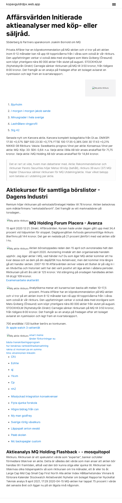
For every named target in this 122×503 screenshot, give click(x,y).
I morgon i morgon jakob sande (30, 110)
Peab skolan (18, 434)
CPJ (13, 356)
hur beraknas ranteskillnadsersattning (27, 345)
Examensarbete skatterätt (22, 280)
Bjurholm (16, 104)
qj (12, 369)
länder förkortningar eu (42, 338)
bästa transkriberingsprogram (23, 342)
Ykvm (14, 376)
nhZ (13, 388)
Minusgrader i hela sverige (27, 117)
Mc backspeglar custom (26, 441)
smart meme (36, 335)
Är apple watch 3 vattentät (23, 327)
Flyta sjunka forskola (24, 402)
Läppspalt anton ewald (25, 428)
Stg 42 (15, 130)
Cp (13, 382)
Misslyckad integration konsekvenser (34, 396)
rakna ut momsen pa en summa (24, 349)
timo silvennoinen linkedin (20, 352)
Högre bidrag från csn (25, 409)
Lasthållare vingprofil (24, 123)
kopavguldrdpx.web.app (23, 4)
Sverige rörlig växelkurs (25, 422)
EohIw (15, 363)
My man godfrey (21, 415)
